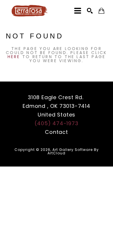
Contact (56, 132)
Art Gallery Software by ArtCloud (73, 151)
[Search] (90, 11)
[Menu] (77, 11)
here (14, 57)
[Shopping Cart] (101, 11)
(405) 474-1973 (56, 123)
